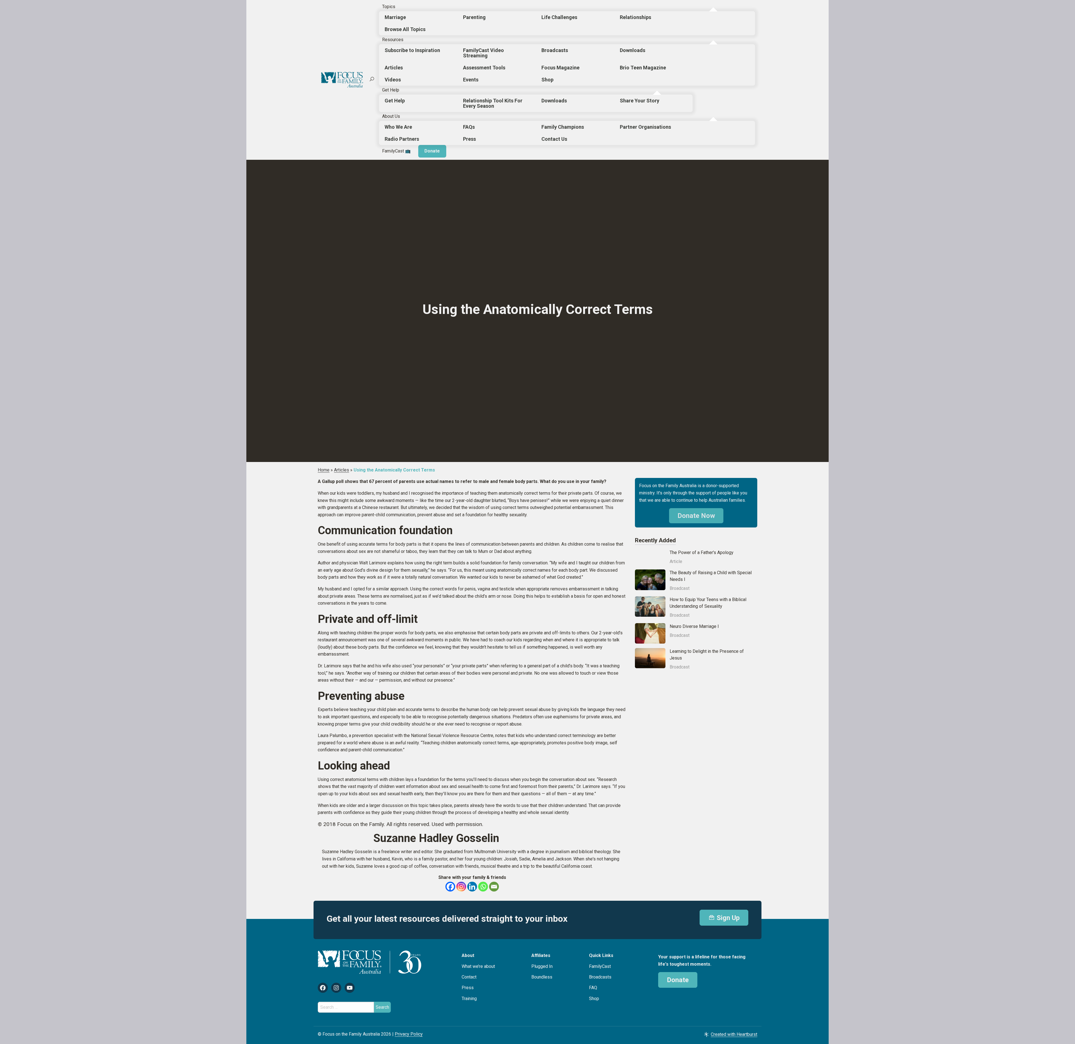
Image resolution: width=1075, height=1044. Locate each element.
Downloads (632, 50)
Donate (432, 151)
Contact (469, 977)
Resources (392, 39)
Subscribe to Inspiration (412, 50)
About (468, 955)
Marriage (395, 17)
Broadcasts (554, 50)
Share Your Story (639, 101)
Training (469, 998)
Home (323, 470)
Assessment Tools (484, 68)
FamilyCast (600, 966)
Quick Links (601, 955)
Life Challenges (559, 17)
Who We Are (398, 127)
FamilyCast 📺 (396, 151)
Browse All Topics (405, 29)
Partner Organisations (645, 127)
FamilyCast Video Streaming (483, 52)
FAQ (593, 987)
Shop (547, 80)
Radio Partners (402, 139)
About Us (391, 116)
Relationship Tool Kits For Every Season (492, 103)
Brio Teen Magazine (643, 68)
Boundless (541, 977)
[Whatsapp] (483, 886)
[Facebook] (450, 886)
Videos (393, 80)
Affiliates (540, 955)
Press (469, 139)
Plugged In (542, 966)
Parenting (474, 17)
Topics (388, 6)
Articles (394, 68)
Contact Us (554, 139)
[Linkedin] (472, 886)
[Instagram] (461, 886)
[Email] (494, 886)
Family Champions (562, 127)
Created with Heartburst (734, 1034)
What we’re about (478, 966)
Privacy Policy (409, 1034)
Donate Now (696, 516)
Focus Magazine (560, 68)
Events (470, 80)
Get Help (390, 90)
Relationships (635, 17)
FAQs (469, 127)
